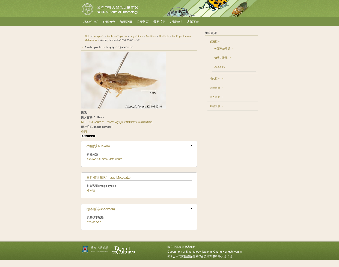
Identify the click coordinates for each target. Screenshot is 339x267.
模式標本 (215, 78)
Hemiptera (98, 36)
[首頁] (110, 15)
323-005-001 (95, 222)
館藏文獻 (215, 106)
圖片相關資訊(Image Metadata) (109, 177)
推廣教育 (143, 21)
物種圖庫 (215, 87)
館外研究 (215, 97)
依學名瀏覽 (221, 57)
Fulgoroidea (136, 36)
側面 (84, 131)
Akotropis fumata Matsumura (104, 159)
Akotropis (164, 36)
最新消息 (159, 21)
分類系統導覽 (222, 48)
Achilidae (151, 36)
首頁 (87, 36)
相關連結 (176, 21)
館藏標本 (215, 41)
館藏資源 (126, 21)
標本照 (91, 190)
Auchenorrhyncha (117, 36)
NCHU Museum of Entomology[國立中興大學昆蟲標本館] (116, 122)
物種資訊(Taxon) (98, 145)
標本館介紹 (90, 21)
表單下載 (193, 21)
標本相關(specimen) (101, 208)
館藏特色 (109, 21)
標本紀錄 (219, 67)
